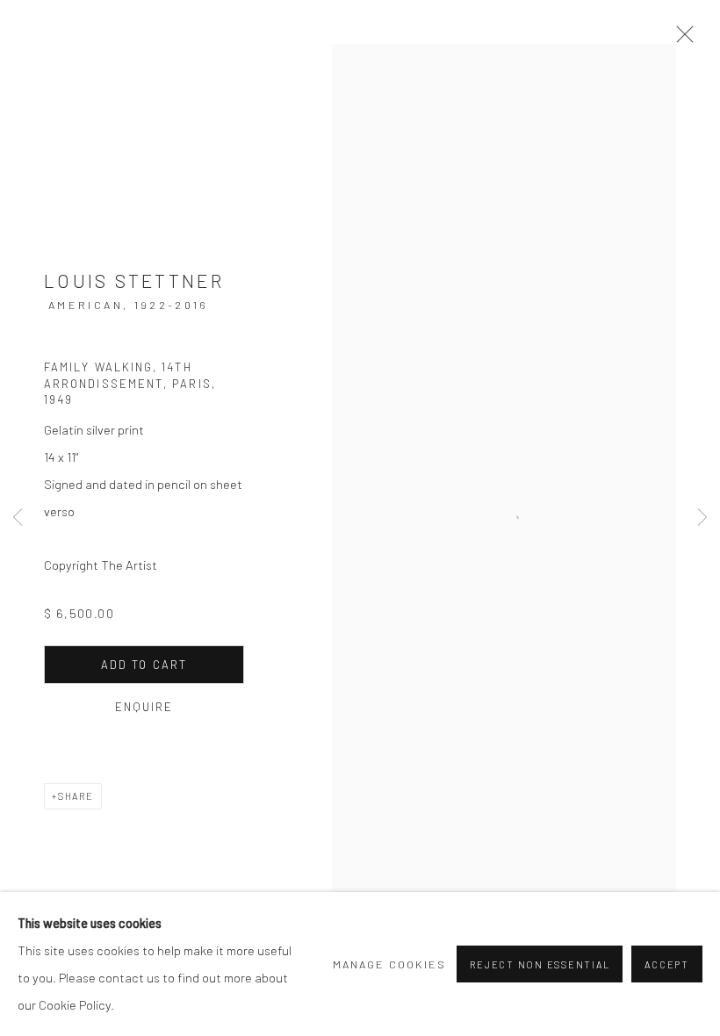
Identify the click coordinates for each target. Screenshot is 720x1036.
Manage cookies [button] (389, 964)
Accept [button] (666, 964)
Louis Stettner (134, 280)
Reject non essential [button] (539, 964)
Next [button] (702, 518)
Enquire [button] (144, 707)
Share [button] (76, 796)
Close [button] (680, 39)
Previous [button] (17, 518)
